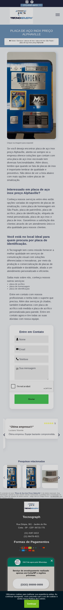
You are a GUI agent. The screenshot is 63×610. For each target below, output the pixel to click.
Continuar (31, 604)
